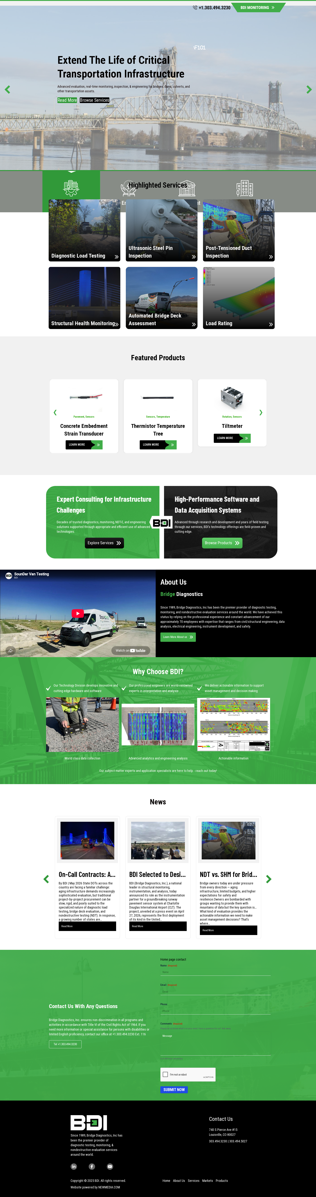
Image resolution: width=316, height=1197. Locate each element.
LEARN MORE (77, 438)
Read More (67, 100)
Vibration (232, 416)
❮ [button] (55, 412)
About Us (179, 1181)
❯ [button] (261, 412)
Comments (171, 1023)
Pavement (153, 416)
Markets (207, 1181)
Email (168, 984)
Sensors (89, 416)
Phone (163, 1004)
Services (194, 1181)
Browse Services (94, 100)
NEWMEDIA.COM (109, 1187)
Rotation (78, 416)
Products (222, 1181)
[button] (6, 88)
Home (166, 1181)
